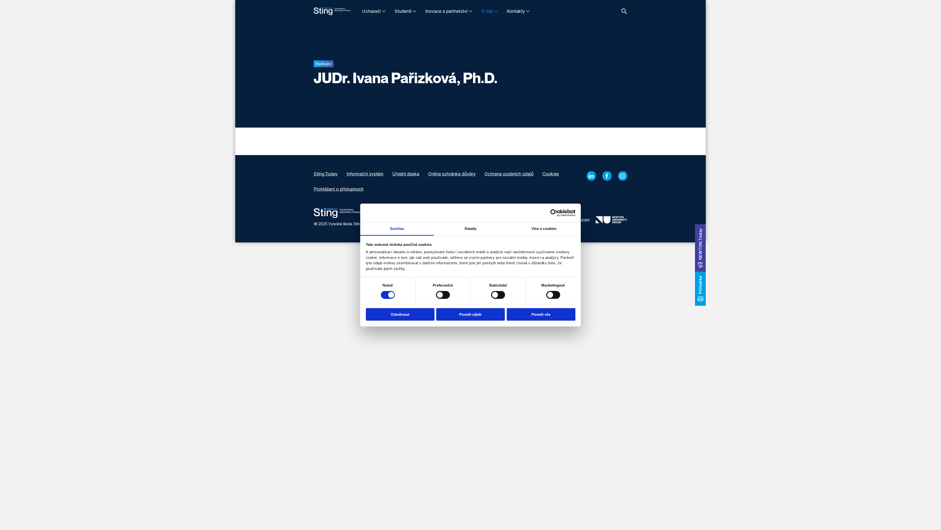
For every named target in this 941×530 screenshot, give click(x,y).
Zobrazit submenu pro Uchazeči (384, 11)
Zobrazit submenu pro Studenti (414, 11)
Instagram (622, 176)
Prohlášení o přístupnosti (338, 189)
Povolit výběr (470, 314)
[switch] (443, 295)
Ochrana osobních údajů (508, 173)
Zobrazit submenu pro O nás (496, 11)
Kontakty (516, 11)
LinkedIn (591, 176)
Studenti (403, 11)
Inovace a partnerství (446, 11)
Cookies (550, 173)
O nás (487, 11)
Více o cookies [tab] (544, 228)
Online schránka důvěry (452, 173)
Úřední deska (405, 173)
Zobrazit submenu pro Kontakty (528, 11)
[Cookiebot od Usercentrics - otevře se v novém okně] (553, 212)
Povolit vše (541, 314)
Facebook (607, 176)
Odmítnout (400, 314)
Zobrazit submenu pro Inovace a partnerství (470, 11)
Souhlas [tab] (397, 228)
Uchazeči (371, 11)
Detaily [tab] (471, 228)
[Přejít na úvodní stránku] (332, 11)
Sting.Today (326, 173)
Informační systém (365, 173)
